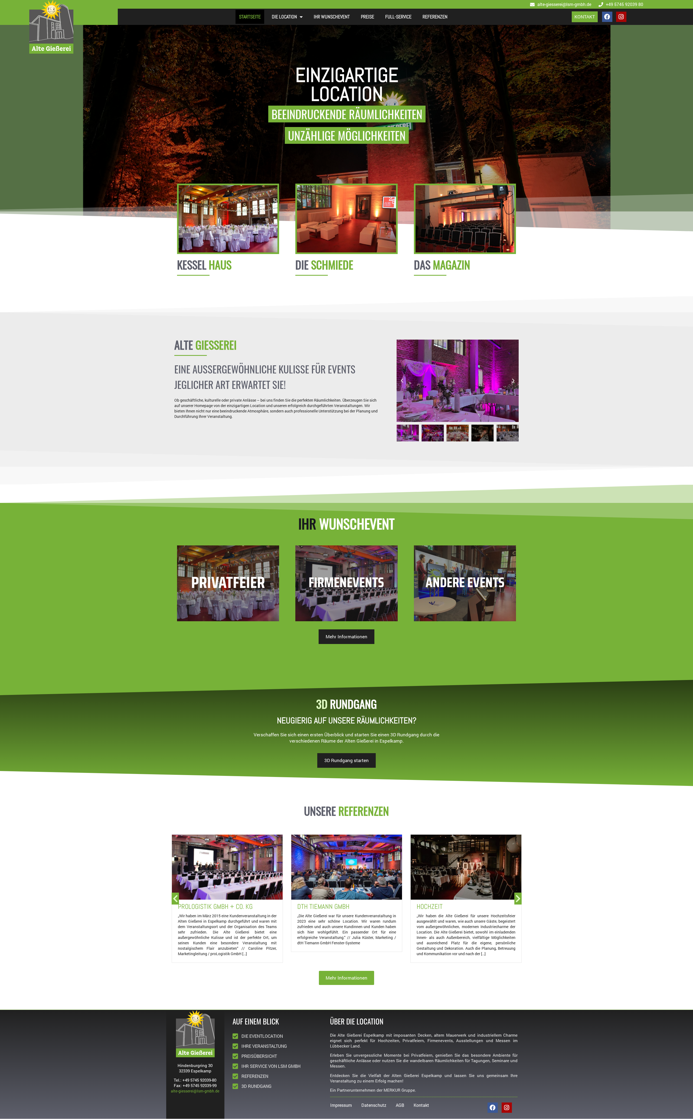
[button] (402, 380)
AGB (400, 1105)
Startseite (250, 17)
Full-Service (398, 17)
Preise (367, 17)
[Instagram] (621, 17)
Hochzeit (310, 906)
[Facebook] (607, 17)
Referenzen (435, 17)
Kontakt (421, 1105)
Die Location (284, 17)
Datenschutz (373, 1105)
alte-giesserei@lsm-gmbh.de (195, 1091)
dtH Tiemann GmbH (204, 906)
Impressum (341, 1105)
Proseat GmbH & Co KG (448, 906)
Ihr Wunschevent (332, 17)
